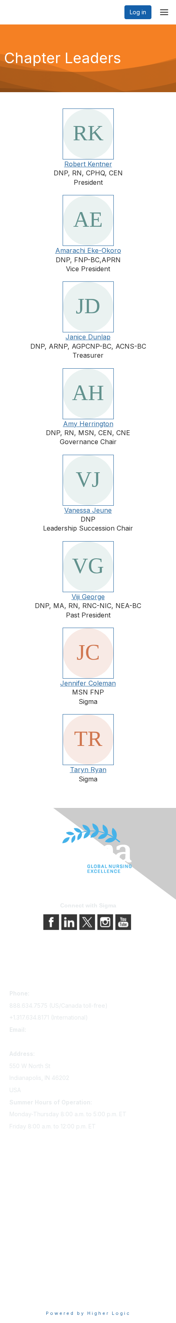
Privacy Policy (28, 1272)
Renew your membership (43, 1204)
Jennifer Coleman (88, 683)
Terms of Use (27, 1284)
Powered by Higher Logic (88, 1313)
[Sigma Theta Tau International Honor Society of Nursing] (88, 848)
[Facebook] (52, 921)
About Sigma (26, 1261)
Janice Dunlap (88, 337)
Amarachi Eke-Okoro (88, 250)
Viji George (88, 597)
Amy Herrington (88, 424)
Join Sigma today (32, 1181)
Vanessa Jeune (88, 510)
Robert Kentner (88, 164)
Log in (138, 12)
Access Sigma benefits (40, 1192)
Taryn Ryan (88, 769)
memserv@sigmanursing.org (47, 1041)
